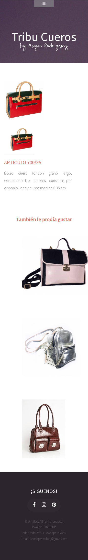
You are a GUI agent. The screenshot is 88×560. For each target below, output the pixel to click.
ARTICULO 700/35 (22, 162)
